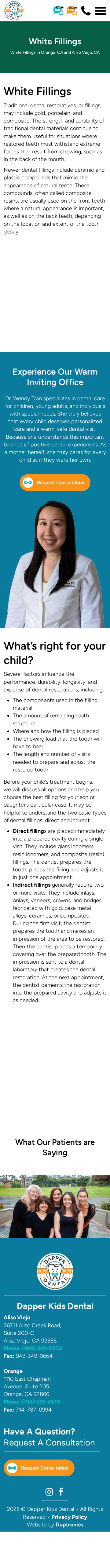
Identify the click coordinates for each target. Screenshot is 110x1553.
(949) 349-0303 (33, 1348)
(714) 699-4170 (32, 1401)
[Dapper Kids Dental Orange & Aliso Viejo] (14, 11)
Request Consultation (60, 482)
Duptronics (69, 1524)
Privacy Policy (69, 1517)
